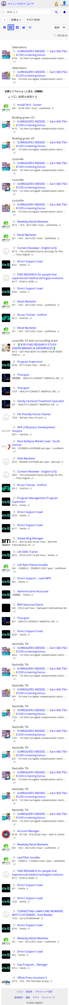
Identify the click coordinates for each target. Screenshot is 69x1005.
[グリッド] (17, 27)
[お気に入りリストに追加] (14, 51)
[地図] (30, 27)
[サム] (11, 27)
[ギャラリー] (23, 27)
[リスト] (4, 27)
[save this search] (64, 12)
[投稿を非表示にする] (15, 61)
